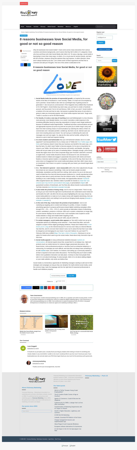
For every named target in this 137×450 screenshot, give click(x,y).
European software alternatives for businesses (68, 426)
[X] (35, 305)
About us (68, 26)
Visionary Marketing (37, 398)
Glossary (43, 26)
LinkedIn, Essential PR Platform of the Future (67, 417)
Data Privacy (58, 439)
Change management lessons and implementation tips (64, 420)
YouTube (36, 26)
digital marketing (30, 32)
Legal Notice (51, 439)
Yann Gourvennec (27, 51)
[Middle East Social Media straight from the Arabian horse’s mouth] (31, 322)
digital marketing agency (107, 171)
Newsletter (60, 26)
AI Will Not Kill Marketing (61, 415)
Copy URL (71, 275)
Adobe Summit (51, 26)
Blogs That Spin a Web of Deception (65, 233)
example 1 (88, 198)
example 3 (46, 200)
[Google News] (60, 281)
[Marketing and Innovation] (29, 13)
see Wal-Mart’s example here (58, 187)
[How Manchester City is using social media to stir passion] (56, 321)
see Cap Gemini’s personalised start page (55, 183)
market (43, 250)
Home (22, 26)
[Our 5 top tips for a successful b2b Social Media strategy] (81, 322)
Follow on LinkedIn (104, 49)
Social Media (39, 32)
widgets (82, 183)
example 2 (39, 200)
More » (75, 302)
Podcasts (28, 26)
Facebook (86, 178)
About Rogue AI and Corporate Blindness (66, 424)
